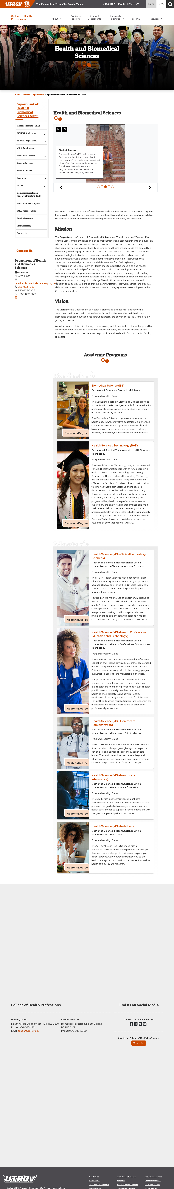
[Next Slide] (149, 188)
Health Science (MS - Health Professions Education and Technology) (118, 634)
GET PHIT (21, 185)
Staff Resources (153, 1180)
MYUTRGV (133, 4)
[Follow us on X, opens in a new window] (140, 1024)
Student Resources (26, 155)
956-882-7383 (26, 286)
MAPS (121, 4)
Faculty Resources (153, 1176)
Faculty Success (24, 170)
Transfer (121, 1180)
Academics (94, 1176)
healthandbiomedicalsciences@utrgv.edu (36, 283)
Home (17, 94)
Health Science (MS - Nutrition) (112, 826)
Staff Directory (24, 225)
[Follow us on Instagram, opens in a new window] (136, 1024)
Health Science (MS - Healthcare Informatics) (113, 777)
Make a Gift (138, 1043)
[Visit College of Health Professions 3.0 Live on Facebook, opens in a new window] (16, 297)
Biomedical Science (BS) (107, 385)
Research (21, 178)
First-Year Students (126, 1176)
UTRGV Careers (152, 1184)
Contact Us (22, 233)
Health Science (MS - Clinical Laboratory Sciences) (118, 556)
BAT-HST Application (27, 133)
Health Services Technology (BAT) (114, 445)
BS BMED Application (27, 140)
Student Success (25, 163)
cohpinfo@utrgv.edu (28, 1030)
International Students (127, 1184)
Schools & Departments (33, 94)
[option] (98, 186)
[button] (170, 4)
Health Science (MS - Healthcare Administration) (113, 722)
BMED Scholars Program (28, 203)
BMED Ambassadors (26, 211)
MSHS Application (25, 148)
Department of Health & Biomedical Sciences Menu (27, 110)
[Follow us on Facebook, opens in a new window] (131, 1024)
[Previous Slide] (61, 188)
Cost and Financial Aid (99, 1184)
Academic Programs (75, 17)
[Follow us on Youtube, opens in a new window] (145, 1024)
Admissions (94, 1180)
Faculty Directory (25, 218)
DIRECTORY (109, 4)
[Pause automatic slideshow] (65, 129)
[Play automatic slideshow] (58, 129)
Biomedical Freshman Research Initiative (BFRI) (29, 194)
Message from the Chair (28, 125)
